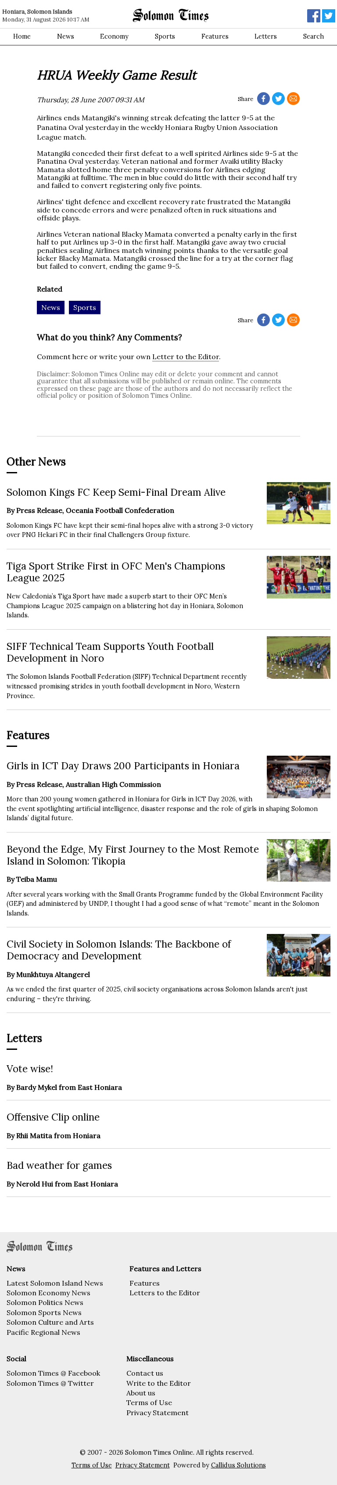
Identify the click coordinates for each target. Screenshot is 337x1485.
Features (215, 36)
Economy (114, 36)
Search (313, 36)
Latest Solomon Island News (55, 1283)
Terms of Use (149, 1402)
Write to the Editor (158, 1383)
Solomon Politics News (45, 1302)
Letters (266, 36)
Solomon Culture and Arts (50, 1322)
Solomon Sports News (44, 1312)
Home (22, 36)
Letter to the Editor (185, 356)
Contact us (144, 1373)
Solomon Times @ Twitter (50, 1383)
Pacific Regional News (43, 1332)
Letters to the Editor (164, 1292)
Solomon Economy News (48, 1292)
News (65, 36)
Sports (165, 36)
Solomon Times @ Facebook (53, 1373)
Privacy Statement (157, 1412)
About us (140, 1392)
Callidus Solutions (238, 1465)
